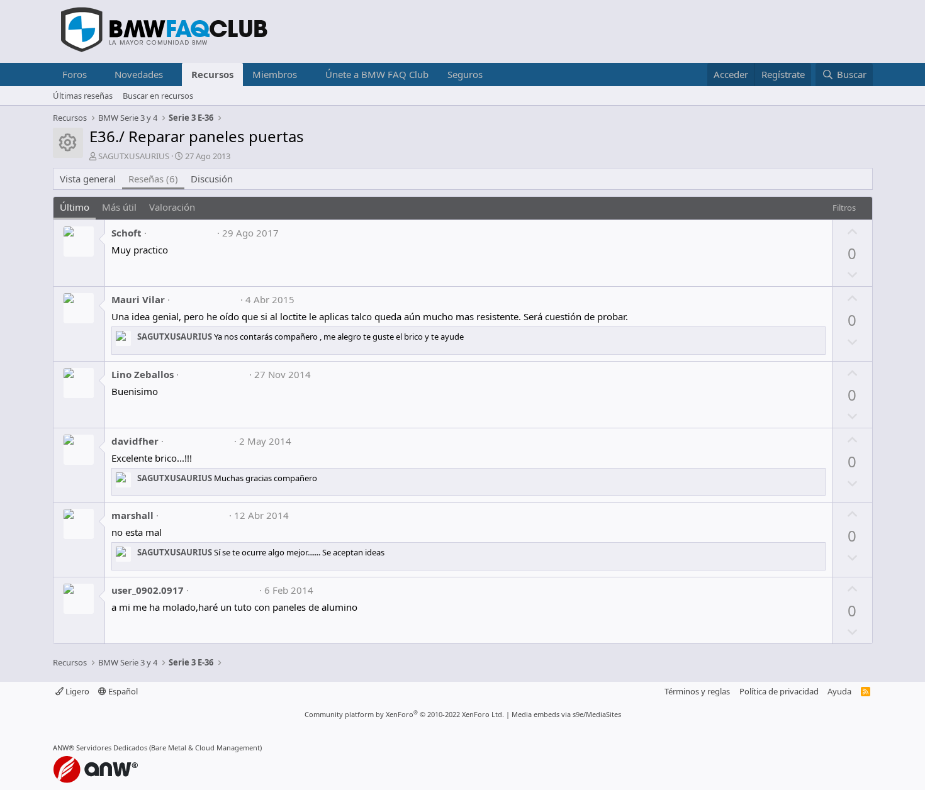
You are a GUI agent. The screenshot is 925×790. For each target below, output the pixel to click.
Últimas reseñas (83, 95)
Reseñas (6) (153, 178)
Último (74, 207)
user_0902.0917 (147, 590)
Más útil (119, 207)
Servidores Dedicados (111, 747)
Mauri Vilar (138, 299)
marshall (132, 515)
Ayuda (839, 691)
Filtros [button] (844, 207)
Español (122, 691)
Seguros (465, 74)
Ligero (76, 691)
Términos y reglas (697, 691)
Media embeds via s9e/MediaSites (566, 714)
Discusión (212, 178)
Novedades (139, 74)
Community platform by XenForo (404, 714)
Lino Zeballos (142, 374)
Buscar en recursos (158, 95)
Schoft (126, 232)
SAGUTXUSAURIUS (133, 156)
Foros (74, 74)
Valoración (172, 207)
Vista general (88, 178)
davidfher (135, 441)
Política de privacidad (779, 691)
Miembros (274, 74)
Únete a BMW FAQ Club (377, 74)
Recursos (212, 74)
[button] (96, 74)
